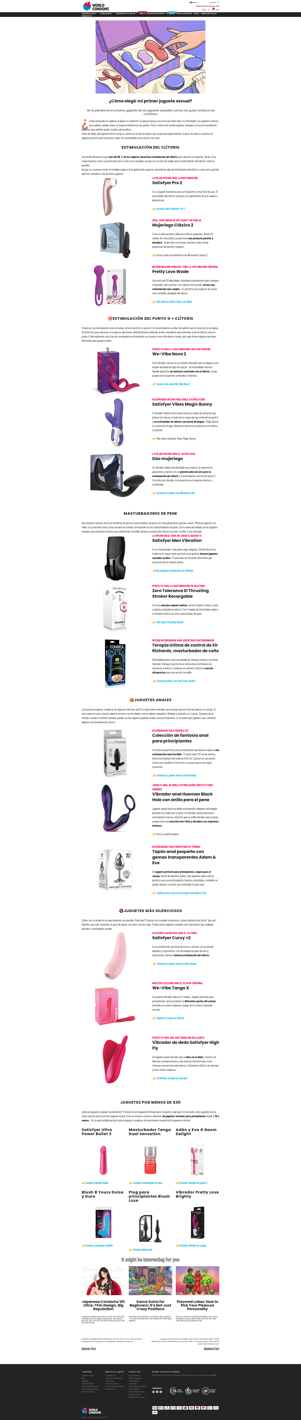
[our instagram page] (153, 1392)
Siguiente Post (211, 1348)
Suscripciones (110, 1389)
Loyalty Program (88, 1384)
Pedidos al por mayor (137, 1397)
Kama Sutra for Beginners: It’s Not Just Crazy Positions (150, 1305)
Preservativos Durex (136, 1392)
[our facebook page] (157, 1392)
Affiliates (85, 1381)
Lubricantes (133, 1384)
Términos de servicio (90, 1389)
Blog (83, 1378)
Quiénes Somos (88, 1376)
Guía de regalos (135, 1378)
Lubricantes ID (134, 1389)
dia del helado (134, 1376)
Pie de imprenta (88, 1392)
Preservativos (134, 1381)
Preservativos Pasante (137, 1386)
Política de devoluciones (114, 1386)
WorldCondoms (96, 6)
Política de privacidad (90, 1386)
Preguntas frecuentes (113, 1378)
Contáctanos (110, 1376)
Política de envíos (112, 1384)
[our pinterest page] (161, 1392)
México (195, 2)
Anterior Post (89, 1348)
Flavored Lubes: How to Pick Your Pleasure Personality (197, 1305)
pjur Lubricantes (135, 1394)
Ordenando (109, 1381)
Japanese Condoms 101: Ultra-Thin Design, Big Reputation (103, 1305)
